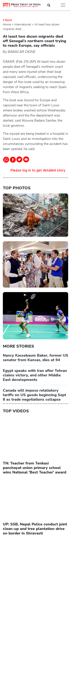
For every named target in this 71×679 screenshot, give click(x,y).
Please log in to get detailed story (37, 170)
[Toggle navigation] (63, 5)
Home (7, 24)
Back (8, 20)
